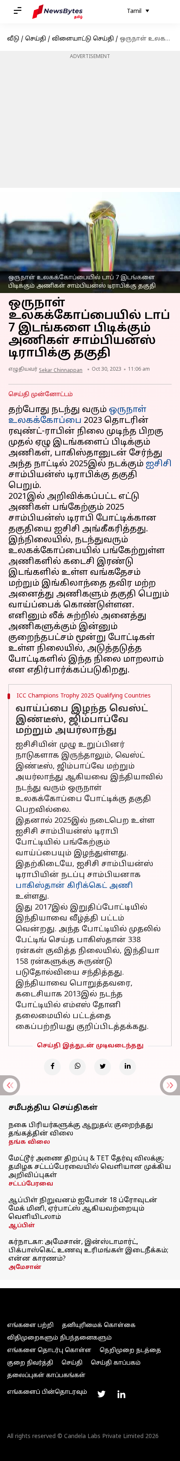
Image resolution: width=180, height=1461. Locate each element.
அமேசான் (24, 1267)
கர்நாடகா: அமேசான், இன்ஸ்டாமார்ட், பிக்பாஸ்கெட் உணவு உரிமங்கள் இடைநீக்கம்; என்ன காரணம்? (88, 1250)
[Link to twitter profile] (101, 1394)
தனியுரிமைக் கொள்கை (99, 1325)
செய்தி (35, 39)
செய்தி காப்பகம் (116, 1363)
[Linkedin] (127, 1067)
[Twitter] (102, 1067)
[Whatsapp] (77, 1067)
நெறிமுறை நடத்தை (130, 1350)
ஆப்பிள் (21, 1225)
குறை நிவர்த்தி (30, 1363)
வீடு (13, 39)
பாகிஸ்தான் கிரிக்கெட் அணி (74, 886)
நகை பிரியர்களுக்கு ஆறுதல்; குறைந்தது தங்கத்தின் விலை (80, 1129)
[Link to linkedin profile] (121, 1394)
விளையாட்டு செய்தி (83, 39)
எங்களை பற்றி (30, 1325)
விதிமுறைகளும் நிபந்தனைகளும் (59, 1338)
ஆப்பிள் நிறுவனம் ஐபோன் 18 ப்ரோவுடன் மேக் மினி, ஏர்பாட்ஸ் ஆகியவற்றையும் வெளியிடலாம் (82, 1208)
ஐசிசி (159, 464)
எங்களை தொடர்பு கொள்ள (49, 1350)
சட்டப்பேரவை (30, 1184)
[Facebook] (52, 1067)
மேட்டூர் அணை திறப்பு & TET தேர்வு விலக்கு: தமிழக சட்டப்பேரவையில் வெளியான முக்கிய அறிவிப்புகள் (89, 1167)
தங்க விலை (29, 1142)
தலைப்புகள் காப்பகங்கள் (46, 1375)
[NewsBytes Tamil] (57, 12)
